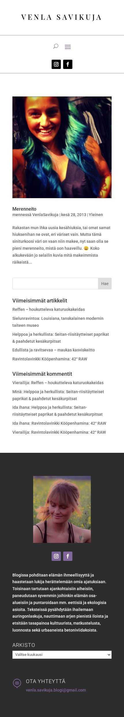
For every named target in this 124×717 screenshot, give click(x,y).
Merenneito (24, 209)
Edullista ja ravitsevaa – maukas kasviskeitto (53, 350)
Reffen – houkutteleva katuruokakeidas (48, 309)
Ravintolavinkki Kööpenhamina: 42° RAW (49, 359)
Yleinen (96, 214)
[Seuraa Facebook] (67, 64)
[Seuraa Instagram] (56, 64)
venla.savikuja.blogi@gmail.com (56, 690)
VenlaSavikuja (45, 214)
